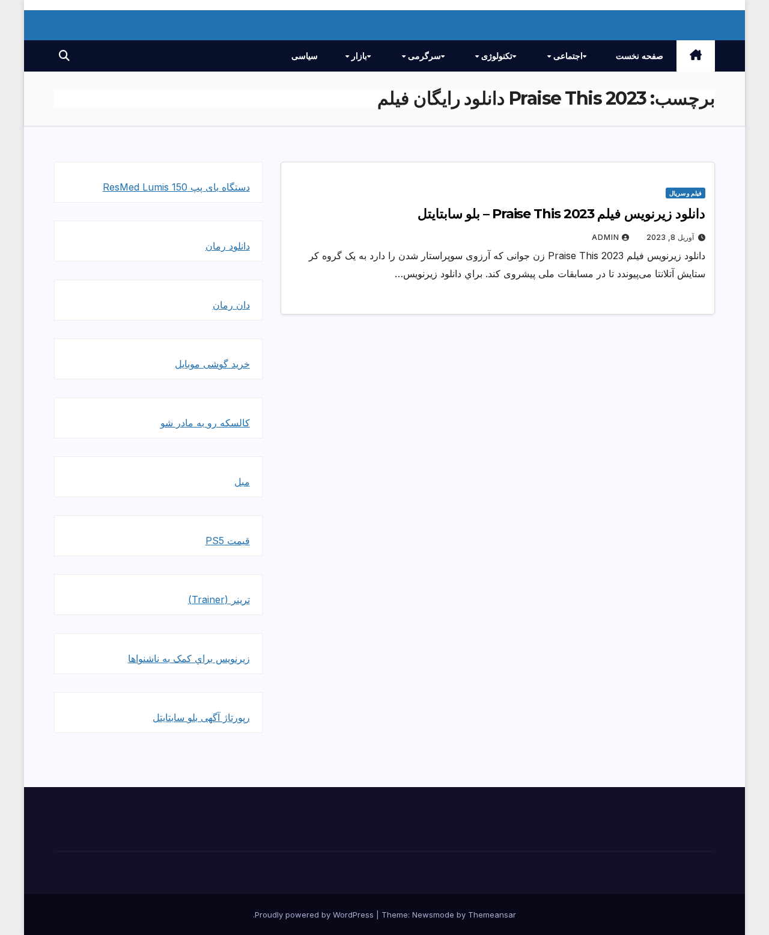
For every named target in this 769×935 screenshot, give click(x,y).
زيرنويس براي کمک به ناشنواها (189, 658)
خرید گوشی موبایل (212, 364)
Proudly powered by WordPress (315, 914)
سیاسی (304, 56)
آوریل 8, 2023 (670, 237)
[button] (64, 55)
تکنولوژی (495, 56)
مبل (242, 482)
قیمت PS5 (227, 541)
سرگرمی (423, 56)
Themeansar (492, 914)
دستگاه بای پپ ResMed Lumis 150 (176, 187)
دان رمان (231, 305)
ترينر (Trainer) (219, 599)
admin (605, 237)
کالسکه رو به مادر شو (205, 423)
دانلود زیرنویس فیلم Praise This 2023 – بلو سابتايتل (561, 214)
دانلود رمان (227, 246)
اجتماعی (567, 56)
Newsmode (433, 914)
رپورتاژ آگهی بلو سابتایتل (201, 717)
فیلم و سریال (685, 193)
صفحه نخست (639, 56)
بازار (358, 56)
